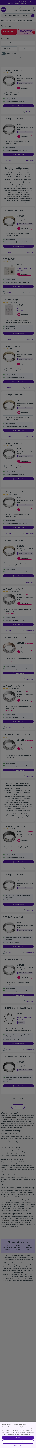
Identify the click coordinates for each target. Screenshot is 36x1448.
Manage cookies (18, 1445)
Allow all (18, 1437)
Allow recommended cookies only (18, 1441)
